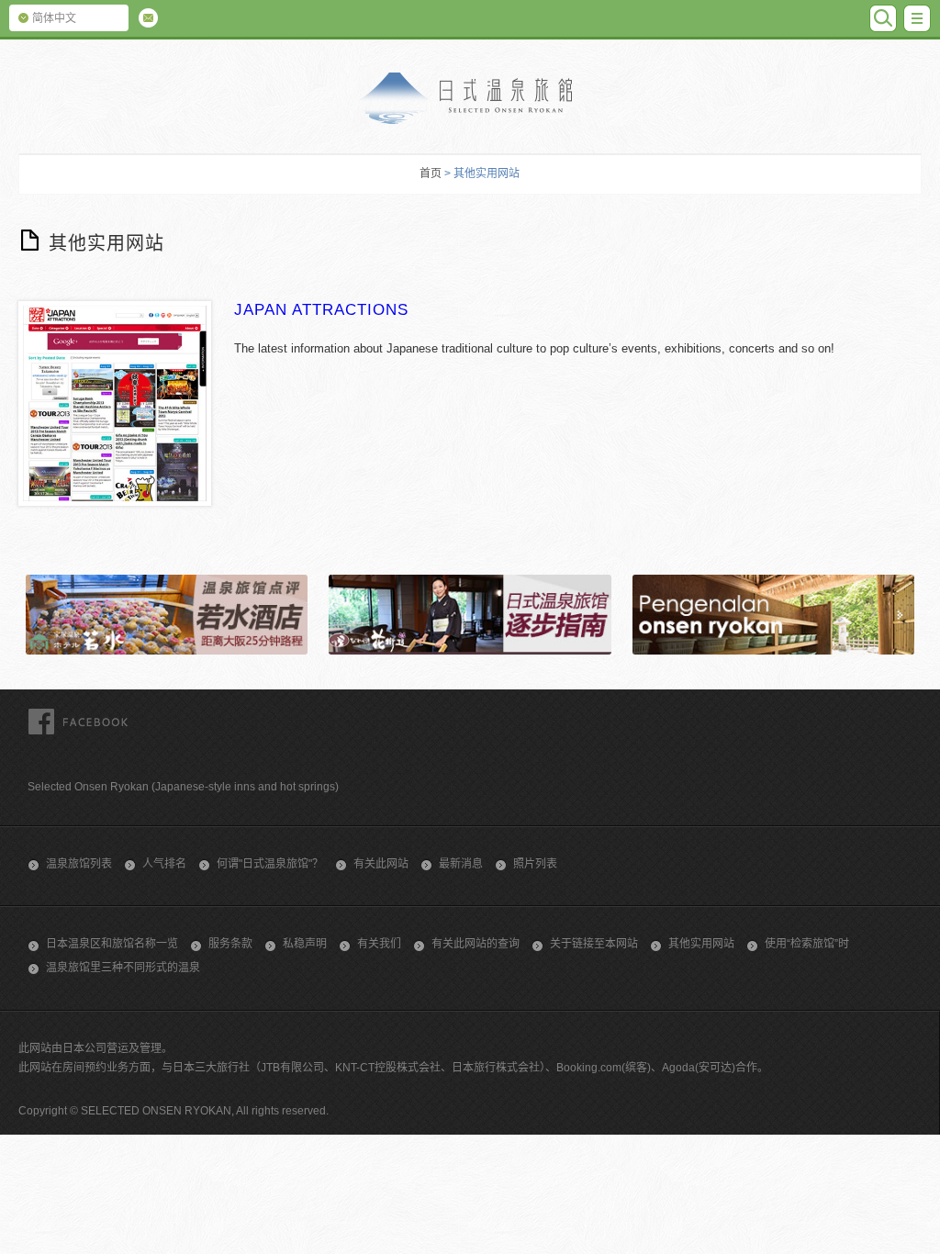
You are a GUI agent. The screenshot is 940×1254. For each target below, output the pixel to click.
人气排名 (164, 863)
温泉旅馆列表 (79, 863)
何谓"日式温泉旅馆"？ (270, 863)
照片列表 (535, 863)
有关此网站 (380, 863)
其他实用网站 (701, 943)
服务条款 (230, 943)
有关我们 (379, 943)
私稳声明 (305, 943)
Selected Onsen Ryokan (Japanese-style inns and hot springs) (183, 786)
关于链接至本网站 (594, 943)
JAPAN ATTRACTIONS (321, 310)
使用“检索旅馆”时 (807, 943)
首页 (431, 173)
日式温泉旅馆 (470, 99)
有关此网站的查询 (475, 943)
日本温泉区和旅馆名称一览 (112, 943)
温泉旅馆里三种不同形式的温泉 (123, 967)
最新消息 (461, 863)
